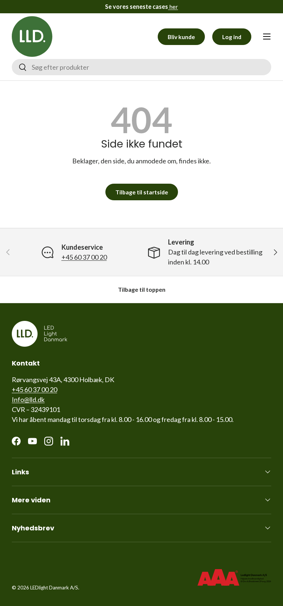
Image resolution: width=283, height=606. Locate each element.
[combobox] (141, 67)
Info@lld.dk (28, 399)
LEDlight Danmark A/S (54, 588)
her (173, 6)
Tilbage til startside (141, 191)
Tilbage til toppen (141, 289)
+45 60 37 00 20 (84, 257)
